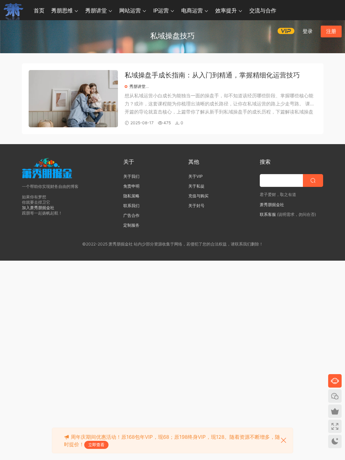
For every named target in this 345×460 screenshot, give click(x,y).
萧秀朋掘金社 (272, 204)
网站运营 (130, 10)
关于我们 (131, 176)
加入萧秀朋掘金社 (38, 207)
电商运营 (192, 10)
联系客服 (268, 214)
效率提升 (226, 10)
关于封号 (196, 205)
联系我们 (131, 205)
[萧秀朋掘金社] (13, 10)
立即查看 (96, 444)
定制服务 (131, 225)
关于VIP (195, 176)
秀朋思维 (62, 10)
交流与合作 (262, 10)
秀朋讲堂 (96, 10)
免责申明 (131, 186)
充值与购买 (198, 195)
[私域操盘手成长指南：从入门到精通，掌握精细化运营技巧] (73, 98)
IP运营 (161, 10)
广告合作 (131, 215)
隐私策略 (131, 195)
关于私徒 (196, 186)
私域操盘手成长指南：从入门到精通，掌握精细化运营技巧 (212, 75)
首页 (39, 10)
